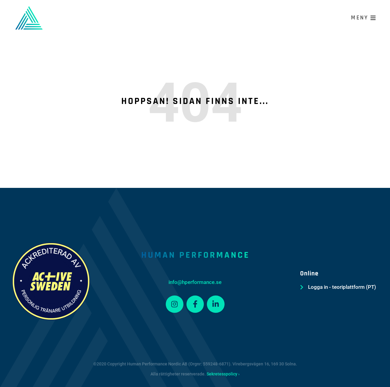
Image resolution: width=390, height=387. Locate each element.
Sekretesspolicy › (223, 373)
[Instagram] (174, 304)
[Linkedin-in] (216, 304)
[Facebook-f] (195, 304)
